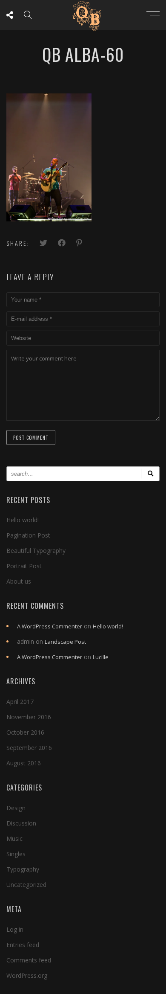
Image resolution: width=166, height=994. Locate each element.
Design (16, 808)
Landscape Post (65, 641)
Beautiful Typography (36, 550)
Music (14, 838)
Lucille (101, 657)
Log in (14, 929)
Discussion (21, 823)
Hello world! (22, 520)
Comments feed (28, 960)
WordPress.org (26, 975)
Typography (22, 869)
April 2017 (20, 702)
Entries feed (22, 945)
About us (18, 581)
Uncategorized (26, 885)
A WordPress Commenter (49, 626)
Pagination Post (28, 535)
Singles (16, 854)
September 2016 (29, 748)
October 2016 (25, 732)
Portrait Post (24, 566)
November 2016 (28, 717)
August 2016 (23, 763)
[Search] (150, 474)
